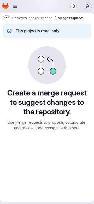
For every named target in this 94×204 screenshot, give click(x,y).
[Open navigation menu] (15, 6)
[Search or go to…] (73, 6)
